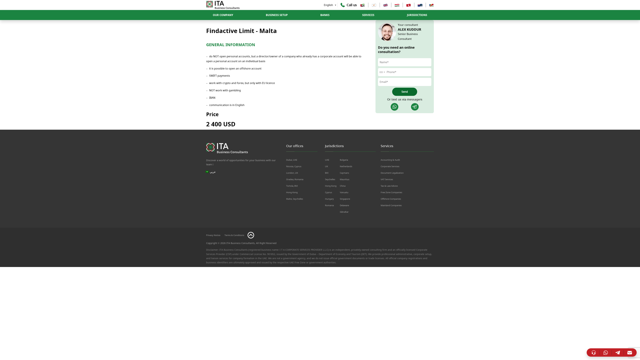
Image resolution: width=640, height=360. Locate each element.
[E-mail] (629, 352)
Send (405, 92)
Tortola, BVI (292, 185)
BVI (326, 172)
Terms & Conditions (234, 235)
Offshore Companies (391, 198)
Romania (329, 205)
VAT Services (387, 179)
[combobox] (382, 72)
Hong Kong (292, 192)
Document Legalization (392, 172)
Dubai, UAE (291, 159)
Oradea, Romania (294, 179)
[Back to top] (251, 235)
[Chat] (593, 352)
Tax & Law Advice (389, 185)
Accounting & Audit (390, 159)
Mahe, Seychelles (294, 198)
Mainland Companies (391, 205)
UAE (327, 159)
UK (326, 166)
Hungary (329, 198)
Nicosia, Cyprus (293, 166)
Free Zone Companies (391, 192)
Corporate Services (390, 166)
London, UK (292, 172)
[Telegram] (415, 107)
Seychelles (330, 179)
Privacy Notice (213, 235)
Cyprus (328, 192)
